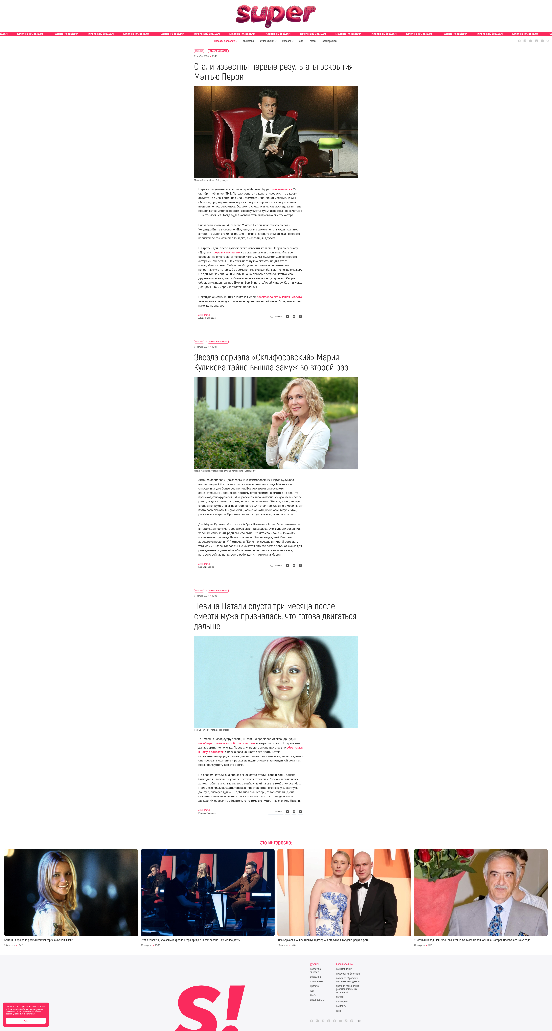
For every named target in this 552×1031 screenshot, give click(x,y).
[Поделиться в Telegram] (294, 316)
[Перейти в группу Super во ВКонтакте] (525, 41)
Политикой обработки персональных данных (24, 1010)
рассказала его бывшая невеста (279, 297)
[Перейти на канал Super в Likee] (352, 1021)
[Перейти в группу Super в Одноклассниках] (536, 41)
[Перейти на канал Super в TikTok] (346, 1021)
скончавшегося (281, 189)
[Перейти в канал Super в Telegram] (531, 41)
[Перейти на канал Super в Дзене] (542, 41)
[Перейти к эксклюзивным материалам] (276, 34)
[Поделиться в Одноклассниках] (300, 316)
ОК (25, 1020)
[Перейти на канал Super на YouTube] (340, 1021)
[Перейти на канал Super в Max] (519, 41)
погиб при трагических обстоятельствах (226, 743)
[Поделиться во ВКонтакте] (287, 316)
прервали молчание (226, 252)
